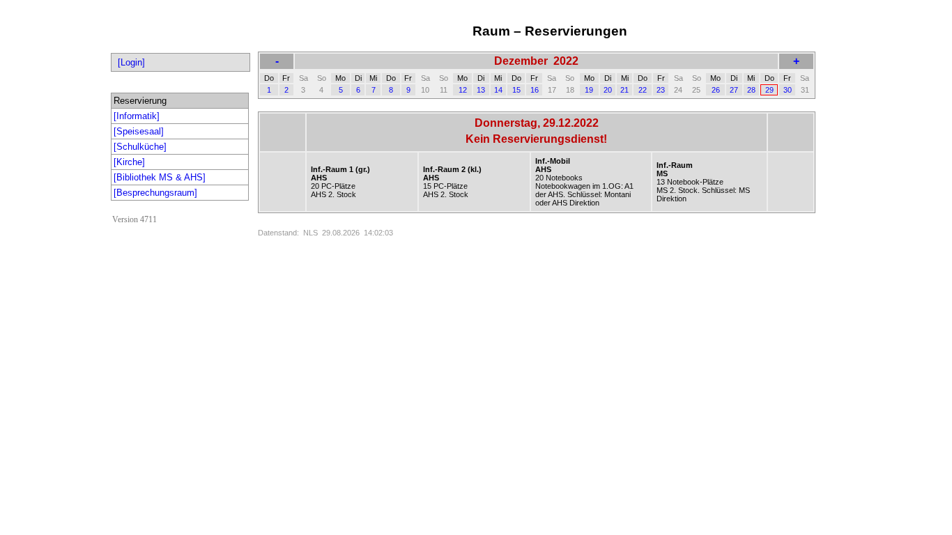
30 (787, 90)
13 (481, 90)
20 (608, 90)
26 (716, 90)
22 (642, 90)
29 (769, 90)
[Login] (131, 62)
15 (516, 90)
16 (534, 90)
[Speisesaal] (139, 131)
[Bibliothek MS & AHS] (160, 177)
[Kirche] (129, 162)
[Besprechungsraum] (155, 192)
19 (589, 90)
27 (734, 90)
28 (751, 90)
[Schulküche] (140, 146)
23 (661, 90)
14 (498, 90)
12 (463, 90)
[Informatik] (137, 116)
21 (624, 90)
